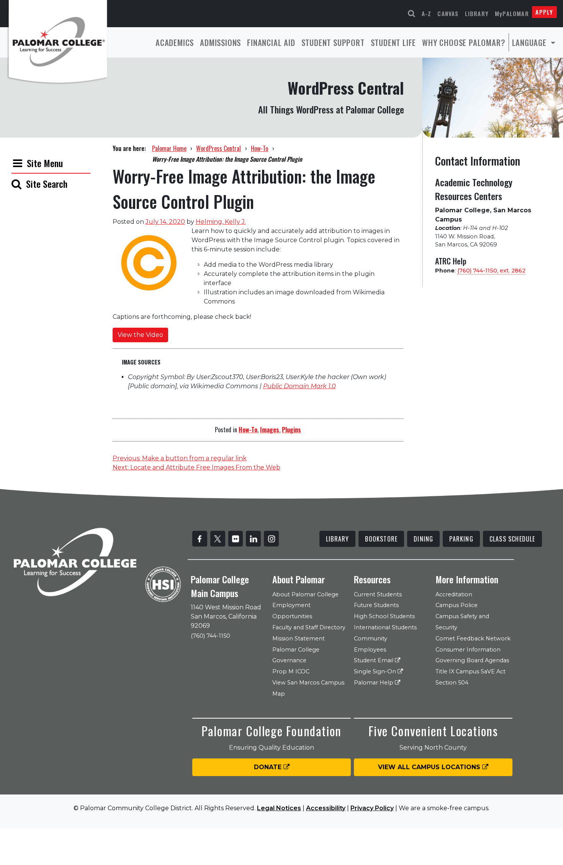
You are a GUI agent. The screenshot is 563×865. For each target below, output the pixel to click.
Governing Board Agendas (472, 660)
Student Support (333, 42)
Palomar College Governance (295, 655)
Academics (174, 42)
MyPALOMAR (512, 13)
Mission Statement (298, 638)
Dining (423, 538)
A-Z (427, 13)
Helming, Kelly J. (221, 221)
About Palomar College (305, 594)
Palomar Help (374, 682)
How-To (259, 148)
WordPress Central (218, 148)
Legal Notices (279, 808)
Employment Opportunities (292, 611)
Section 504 (451, 682)
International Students (385, 627)
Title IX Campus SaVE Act (470, 671)
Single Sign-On (376, 671)
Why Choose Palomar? (463, 42)
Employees (370, 649)
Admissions (220, 42)
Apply (544, 12)
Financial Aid (271, 42)
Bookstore (381, 538)
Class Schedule (512, 538)
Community (370, 638)
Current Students (378, 594)
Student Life (393, 42)
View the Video (140, 334)
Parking (461, 538)
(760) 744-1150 (210, 635)
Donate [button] (268, 767)
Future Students (376, 605)
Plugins (291, 429)
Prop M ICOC (290, 671)
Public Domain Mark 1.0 (299, 386)
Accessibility (325, 808)
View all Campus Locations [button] (430, 767)
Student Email (374, 660)
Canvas (447, 13)
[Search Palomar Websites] (412, 13)
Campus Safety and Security (462, 622)
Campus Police (456, 605)
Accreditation (453, 594)
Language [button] (530, 42)
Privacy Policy (372, 808)
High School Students (384, 616)
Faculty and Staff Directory (308, 627)
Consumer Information (468, 649)
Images (269, 429)
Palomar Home (169, 148)
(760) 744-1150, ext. (491, 270)
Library (477, 13)
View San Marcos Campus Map (308, 688)
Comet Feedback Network (473, 638)
